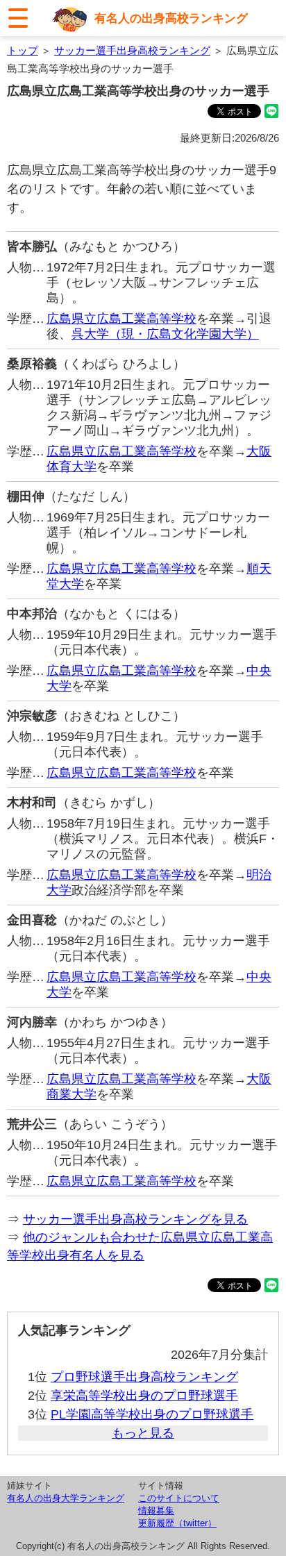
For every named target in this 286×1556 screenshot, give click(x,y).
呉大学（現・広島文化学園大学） (165, 334)
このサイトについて (178, 1498)
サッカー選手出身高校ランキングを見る (135, 1219)
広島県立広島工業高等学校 (121, 319)
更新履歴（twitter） (177, 1523)
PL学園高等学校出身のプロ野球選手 (152, 1414)
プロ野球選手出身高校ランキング (144, 1377)
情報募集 (156, 1510)
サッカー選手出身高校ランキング (132, 50)
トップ (22, 50)
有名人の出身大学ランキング (65, 1498)
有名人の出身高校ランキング (171, 18)
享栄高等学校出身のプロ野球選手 (144, 1396)
